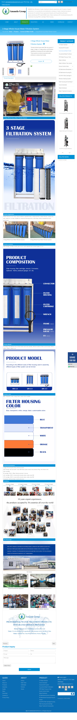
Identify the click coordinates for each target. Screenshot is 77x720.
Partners (23, 687)
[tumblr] (69, 687)
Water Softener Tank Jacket (65, 63)
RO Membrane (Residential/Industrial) (67, 69)
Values (22, 689)
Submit (29, 669)
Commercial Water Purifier (65, 50)
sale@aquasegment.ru (67, 684)
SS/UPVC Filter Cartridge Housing (67, 75)
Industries (4, 687)
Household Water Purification (66, 54)
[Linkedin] (72, 687)
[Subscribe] (72, 694)
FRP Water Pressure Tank (65, 57)
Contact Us (5, 695)
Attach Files (7, 665)
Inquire (40, 61)
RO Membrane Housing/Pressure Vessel (67, 72)
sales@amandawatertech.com (14, 2)
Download (4, 693)
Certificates (23, 684)
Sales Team (23, 682)
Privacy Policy (5, 697)
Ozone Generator (63, 84)
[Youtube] (62, 2)
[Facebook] (59, 2)
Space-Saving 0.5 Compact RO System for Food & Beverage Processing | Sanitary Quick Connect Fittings (66, 131)
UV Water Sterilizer (63, 44)
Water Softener (62, 60)
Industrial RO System (64, 47)
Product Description (9, 78)
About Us (4, 682)
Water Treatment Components (66, 91)
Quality (4, 689)
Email (71, 364)
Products (4, 684)
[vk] (66, 687)
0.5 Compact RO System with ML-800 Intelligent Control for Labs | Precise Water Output (66, 113)
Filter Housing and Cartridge (65, 81)
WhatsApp (72, 366)
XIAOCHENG (67, 698)
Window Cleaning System (65, 78)
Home (3, 680)
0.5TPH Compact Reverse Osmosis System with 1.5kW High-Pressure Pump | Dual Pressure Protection (66, 148)
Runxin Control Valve (64, 66)
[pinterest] (60, 687)
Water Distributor (63, 88)
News (3, 691)
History (22, 680)
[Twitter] (63, 687)
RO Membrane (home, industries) (47, 695)
